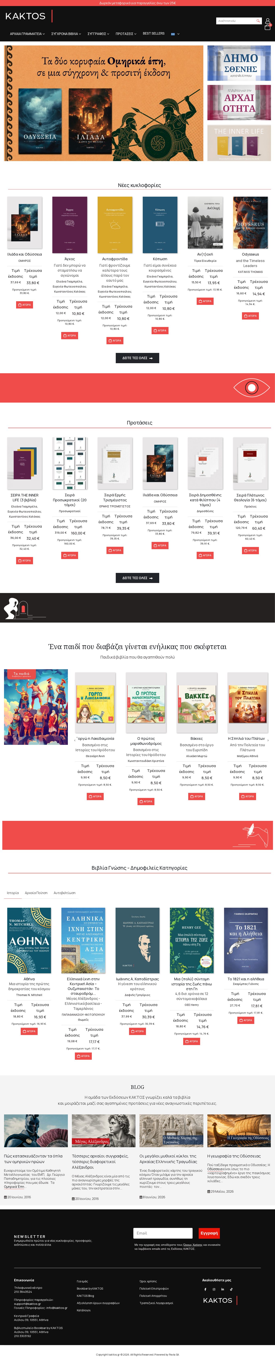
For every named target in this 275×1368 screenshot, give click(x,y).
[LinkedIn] (222, 1289)
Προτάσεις (124, 34)
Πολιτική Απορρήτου (153, 1296)
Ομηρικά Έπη (14, 1186)
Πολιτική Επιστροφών (154, 1288)
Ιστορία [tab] (13, 893)
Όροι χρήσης (148, 1281)
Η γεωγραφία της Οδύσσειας (234, 1156)
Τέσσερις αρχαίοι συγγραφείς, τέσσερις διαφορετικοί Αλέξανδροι (100, 1161)
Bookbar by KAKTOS (90, 1288)
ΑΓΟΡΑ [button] (26, 304)
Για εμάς (82, 1281)
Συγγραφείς (97, 34)
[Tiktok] (231, 1289)
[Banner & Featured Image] (239, 63)
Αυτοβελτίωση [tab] (64, 893)
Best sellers (153, 33)
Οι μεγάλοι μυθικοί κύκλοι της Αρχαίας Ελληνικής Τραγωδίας (168, 1158)
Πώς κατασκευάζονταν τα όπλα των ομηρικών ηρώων (33, 1158)
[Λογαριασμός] (268, 21)
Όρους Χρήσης (193, 1244)
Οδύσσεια (215, 1169)
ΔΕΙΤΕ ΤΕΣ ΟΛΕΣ (135, 358)
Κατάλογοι (84, 1310)
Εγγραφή (209, 1233)
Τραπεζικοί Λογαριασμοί (156, 1303)
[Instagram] (214, 1289)
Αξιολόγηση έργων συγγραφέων (98, 1303)
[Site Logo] (29, 16)
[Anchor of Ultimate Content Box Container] (103, 103)
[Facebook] (205, 1289)
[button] (258, 21)
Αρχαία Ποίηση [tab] (36, 893)
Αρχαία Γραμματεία (26, 34)
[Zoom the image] (36, 671)
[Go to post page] (36, 1130)
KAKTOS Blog (85, 1296)
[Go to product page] (24, 223)
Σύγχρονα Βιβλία (64, 34)
